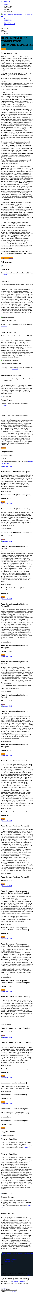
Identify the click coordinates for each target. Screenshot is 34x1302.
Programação (8, 20)
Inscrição (7, 22)
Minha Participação (9, 24)
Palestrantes (7, 19)
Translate (14, 1291)
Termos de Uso (8, 1261)
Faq (5, 25)
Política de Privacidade (10, 1259)
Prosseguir (4, 1288)
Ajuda (28, 1275)
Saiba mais (4, 274)
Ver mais (3, 448)
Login (6, 4)
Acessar (3, 502)
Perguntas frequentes (7, 258)
